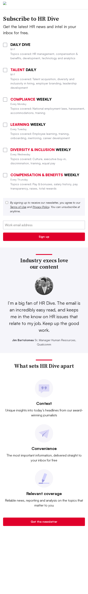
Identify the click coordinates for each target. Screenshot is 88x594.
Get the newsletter (44, 521)
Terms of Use (18, 207)
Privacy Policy (41, 207)
